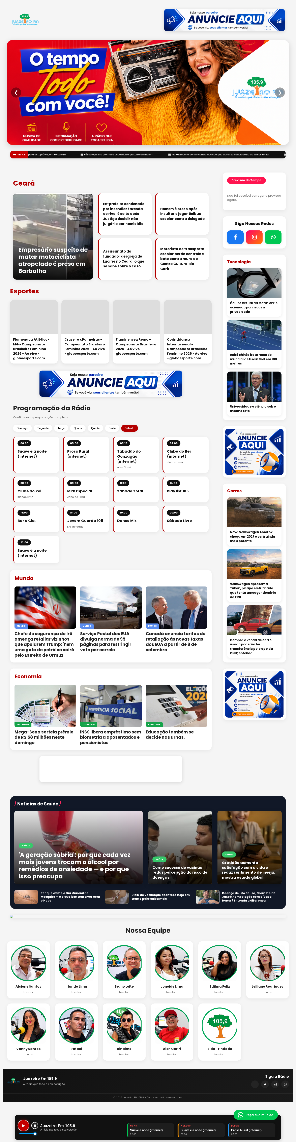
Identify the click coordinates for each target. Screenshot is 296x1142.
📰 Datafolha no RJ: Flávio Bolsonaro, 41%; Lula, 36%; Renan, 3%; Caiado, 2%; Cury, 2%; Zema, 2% (217, 154)
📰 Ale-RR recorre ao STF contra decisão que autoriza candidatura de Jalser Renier (94, 154)
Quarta (78, 428)
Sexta (112, 428)
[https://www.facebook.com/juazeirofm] (265, 1084)
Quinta (95, 428)
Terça (61, 428)
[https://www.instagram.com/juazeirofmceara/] (275, 1084)
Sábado (129, 428)
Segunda (43, 428)
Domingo (22, 428)
